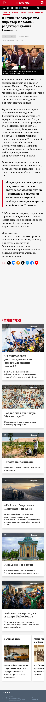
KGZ (8, 8)
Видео (23, 12)
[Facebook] (32, 263)
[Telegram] (27, 263)
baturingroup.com (14, 699)
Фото (30, 12)
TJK (12, 8)
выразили (15, 219)
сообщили (8, 149)
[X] (9, 263)
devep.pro (35, 699)
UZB (20, 8)
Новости (6, 12)
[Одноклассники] (18, 263)
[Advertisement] (23, 294)
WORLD (25, 8)
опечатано (31, 125)
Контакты (6, 692)
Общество (20, 40)
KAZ (4, 8)
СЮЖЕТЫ (39, 12)
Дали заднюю (12, 638)
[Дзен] (23, 263)
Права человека (8, 40)
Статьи (15, 12)
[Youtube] (36, 263)
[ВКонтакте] (13, 263)
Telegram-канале (21, 102)
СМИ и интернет (24, 36)
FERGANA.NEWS (23, 2)
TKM (16, 8)
